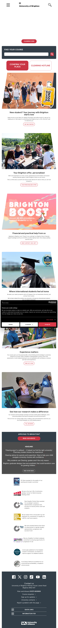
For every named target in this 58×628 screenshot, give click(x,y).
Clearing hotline (40, 65)
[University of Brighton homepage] (29, 4)
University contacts (28, 600)
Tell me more (29, 424)
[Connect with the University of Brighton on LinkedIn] (44, 577)
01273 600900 (35, 591)
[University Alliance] (29, 620)
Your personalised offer (29, 185)
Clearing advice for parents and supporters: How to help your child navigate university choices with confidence (29, 456)
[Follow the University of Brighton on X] (19, 577)
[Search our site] (50, 5)
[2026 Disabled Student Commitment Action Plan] (17, 552)
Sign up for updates (28, 597)
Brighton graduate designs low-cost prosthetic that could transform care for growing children (29, 464)
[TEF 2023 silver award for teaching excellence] (16, 482)
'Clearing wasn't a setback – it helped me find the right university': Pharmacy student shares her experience (29, 451)
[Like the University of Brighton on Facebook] (13, 577)
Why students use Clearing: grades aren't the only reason (28, 460)
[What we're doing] (17, 563)
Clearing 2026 (29, 41)
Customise (28, 324)
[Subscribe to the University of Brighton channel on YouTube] (38, 577)
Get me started (29, 124)
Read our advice (29, 438)
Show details (49, 319)
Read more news (29, 471)
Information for (29, 613)
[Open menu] (8, 5)
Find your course (13, 49)
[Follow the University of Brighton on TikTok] (31, 577)
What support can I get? (29, 243)
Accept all (47, 324)
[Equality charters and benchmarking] (19, 505)
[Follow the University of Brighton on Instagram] (25, 577)
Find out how (29, 363)
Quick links (29, 609)
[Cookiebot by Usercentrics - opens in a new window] (49, 302)
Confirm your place (17, 65)
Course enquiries (28, 594)
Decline (11, 324)
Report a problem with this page (28, 603)
